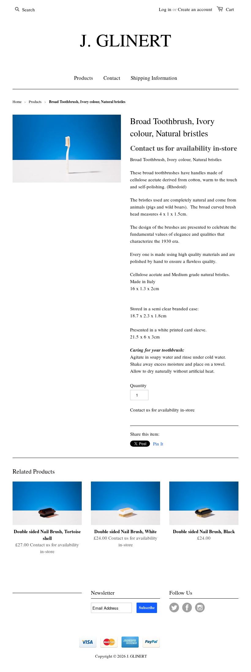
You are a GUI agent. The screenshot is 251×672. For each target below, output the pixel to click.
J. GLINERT (125, 40)
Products (35, 101)
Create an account (195, 9)
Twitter (174, 607)
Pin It (158, 444)
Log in (165, 9)
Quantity (138, 385)
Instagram (200, 607)
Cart (230, 9)
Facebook (187, 607)
